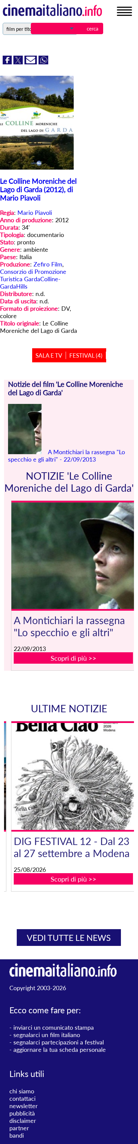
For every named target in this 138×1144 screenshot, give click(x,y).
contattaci (22, 1098)
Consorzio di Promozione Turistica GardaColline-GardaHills (33, 279)
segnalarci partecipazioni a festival (58, 1042)
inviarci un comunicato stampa (53, 1027)
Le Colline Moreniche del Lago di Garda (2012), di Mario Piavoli (38, 189)
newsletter (23, 1105)
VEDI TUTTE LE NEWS (69, 937)
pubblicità (22, 1113)
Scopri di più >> (73, 658)
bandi (16, 1135)
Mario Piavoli (34, 212)
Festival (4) (85, 355)
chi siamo (21, 1091)
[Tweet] (18, 62)
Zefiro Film (47, 264)
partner (19, 1128)
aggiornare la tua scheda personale (59, 1049)
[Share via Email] (31, 62)
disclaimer (22, 1120)
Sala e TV (49, 355)
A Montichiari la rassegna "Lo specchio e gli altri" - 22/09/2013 (66, 455)
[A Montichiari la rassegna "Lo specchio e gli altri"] (73, 556)
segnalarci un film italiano (46, 1034)
